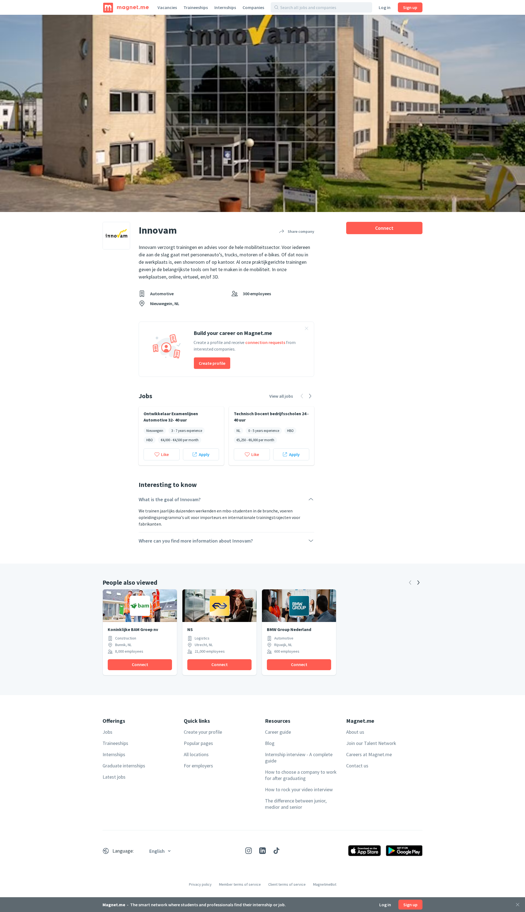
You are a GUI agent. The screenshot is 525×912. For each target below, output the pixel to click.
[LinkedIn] (262, 850)
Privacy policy (200, 884)
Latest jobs (114, 777)
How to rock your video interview (299, 789)
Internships (225, 7)
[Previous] (410, 582)
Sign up (410, 7)
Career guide (278, 732)
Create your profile (203, 732)
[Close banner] (306, 329)
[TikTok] (276, 850)
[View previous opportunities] (302, 396)
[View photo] (262, 113)
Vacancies (167, 7)
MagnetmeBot (324, 884)
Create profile (212, 363)
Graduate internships (124, 765)
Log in (384, 7)
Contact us (357, 765)
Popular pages (198, 743)
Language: (123, 851)
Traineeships (195, 7)
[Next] (418, 582)
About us (355, 732)
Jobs (107, 732)
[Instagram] (248, 850)
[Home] (126, 7)
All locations (196, 754)
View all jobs (281, 396)
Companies (253, 7)
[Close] (517, 904)
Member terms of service (240, 884)
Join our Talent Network (371, 743)
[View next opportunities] (310, 396)
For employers (198, 765)
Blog (270, 743)
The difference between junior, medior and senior (295, 804)
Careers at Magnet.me (369, 754)
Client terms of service (287, 884)
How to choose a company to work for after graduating (301, 775)
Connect (384, 228)
